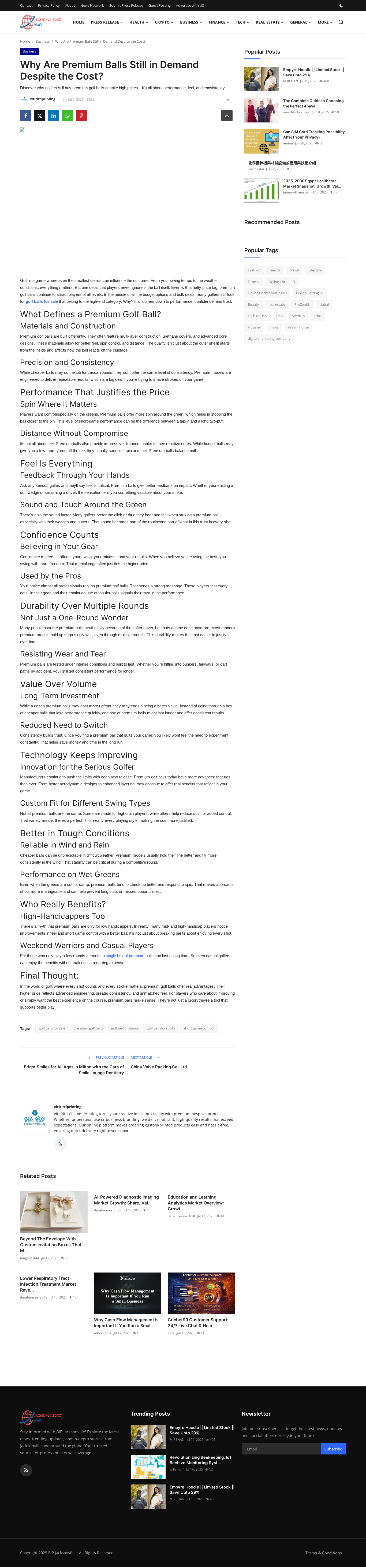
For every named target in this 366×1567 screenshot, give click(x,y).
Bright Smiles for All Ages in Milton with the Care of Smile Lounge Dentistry (74, 1069)
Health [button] (136, 22)
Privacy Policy (49, 5)
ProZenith (302, 304)
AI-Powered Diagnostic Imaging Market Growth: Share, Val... (126, 1200)
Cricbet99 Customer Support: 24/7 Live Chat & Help (198, 1322)
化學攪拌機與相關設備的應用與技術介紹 (282, 163)
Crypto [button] (162, 22)
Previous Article (109, 1057)
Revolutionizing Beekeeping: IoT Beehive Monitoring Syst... (201, 1460)
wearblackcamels (296, 112)
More (323, 22)
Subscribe (333, 1449)
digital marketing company (269, 338)
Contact (26, 5)
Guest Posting (159, 5)
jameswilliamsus (295, 192)
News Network (92, 5)
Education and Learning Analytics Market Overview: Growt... (196, 1202)
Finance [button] (217, 22)
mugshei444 (29, 1258)
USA (279, 315)
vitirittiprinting (67, 1106)
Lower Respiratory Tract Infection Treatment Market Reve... (48, 1284)
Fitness (253, 281)
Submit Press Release (126, 5)
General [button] (298, 22)
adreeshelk (102, 1333)
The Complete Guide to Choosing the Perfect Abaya (313, 103)
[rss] (26, 1470)
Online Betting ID (309, 292)
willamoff (177, 1469)
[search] (341, 22)
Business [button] (189, 22)
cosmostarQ (257, 169)
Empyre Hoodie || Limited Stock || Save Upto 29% (313, 72)
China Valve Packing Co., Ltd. (159, 1066)
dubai (324, 304)
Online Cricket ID (281, 281)
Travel (294, 270)
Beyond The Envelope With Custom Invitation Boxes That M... (50, 1244)
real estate (276, 304)
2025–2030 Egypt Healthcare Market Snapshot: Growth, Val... (312, 183)
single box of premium (125, 955)
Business (43, 41)
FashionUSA (257, 315)
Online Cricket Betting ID (267, 292)
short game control (199, 1028)
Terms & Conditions (323, 1552)
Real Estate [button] (268, 22)
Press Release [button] (105, 22)
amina (288, 143)
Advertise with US (190, 5)
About (70, 5)
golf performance (125, 1028)
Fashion (254, 270)
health (275, 270)
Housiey (254, 327)
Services (298, 315)
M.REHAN (290, 81)
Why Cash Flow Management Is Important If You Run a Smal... (126, 1322)
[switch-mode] (342, 6)
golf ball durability (161, 1028)
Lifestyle (315, 270)
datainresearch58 (107, 1210)
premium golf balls (88, 1028)
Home (78, 22)
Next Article (142, 1057)
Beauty (253, 304)
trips (318, 315)
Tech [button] (240, 22)
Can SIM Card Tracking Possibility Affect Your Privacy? (314, 134)
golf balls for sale (52, 1028)
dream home (298, 327)
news (274, 327)
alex (171, 1333)
